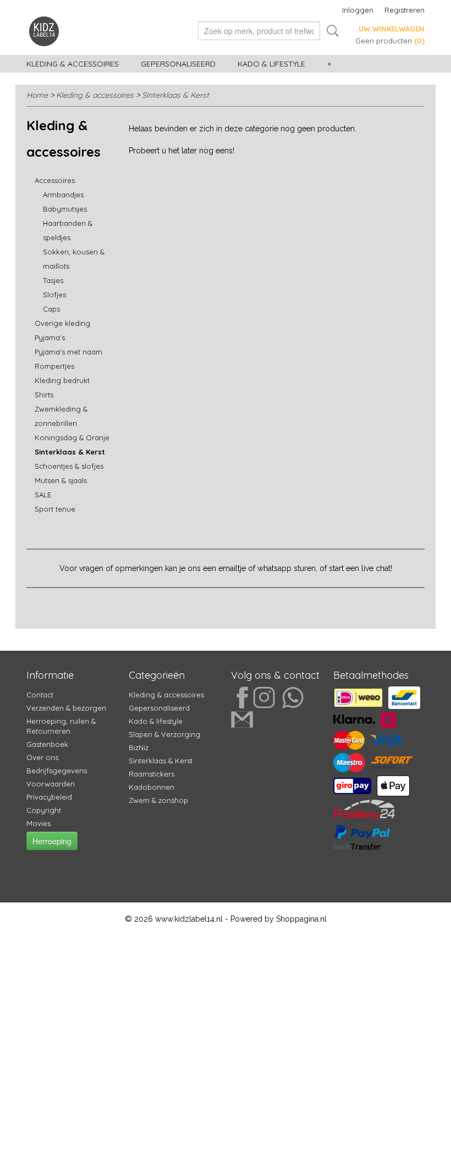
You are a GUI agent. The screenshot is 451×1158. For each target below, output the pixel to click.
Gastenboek (47, 744)
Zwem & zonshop (158, 800)
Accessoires (55, 180)
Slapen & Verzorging (164, 734)
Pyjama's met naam (68, 351)
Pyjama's (50, 337)
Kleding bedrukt (62, 380)
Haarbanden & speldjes (67, 230)
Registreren (404, 9)
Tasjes (53, 280)
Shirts (44, 394)
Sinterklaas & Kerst (175, 95)
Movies (38, 823)
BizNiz (138, 747)
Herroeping (52, 840)
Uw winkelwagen (392, 28)
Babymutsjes (65, 208)
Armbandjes (63, 194)
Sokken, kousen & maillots (74, 258)
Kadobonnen (151, 787)
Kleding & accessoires (72, 64)
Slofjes (54, 294)
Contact (39, 694)
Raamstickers (151, 773)
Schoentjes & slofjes (69, 466)
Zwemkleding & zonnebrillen (61, 416)
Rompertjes (54, 366)
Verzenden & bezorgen (66, 707)
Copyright (43, 810)
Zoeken (330, 31)
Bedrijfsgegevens (56, 770)
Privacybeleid (49, 797)
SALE (43, 494)
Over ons (42, 757)
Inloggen (357, 9)
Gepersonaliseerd (178, 64)
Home (37, 95)
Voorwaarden (50, 783)
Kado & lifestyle (271, 64)
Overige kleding (62, 323)
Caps (51, 308)
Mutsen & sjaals (61, 480)
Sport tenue (55, 509)
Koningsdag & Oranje (72, 437)
